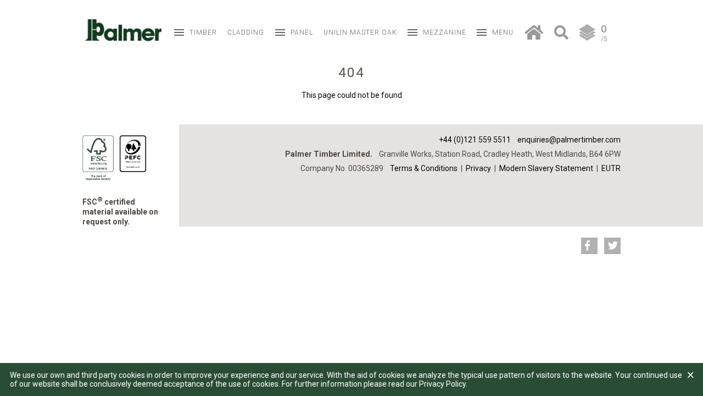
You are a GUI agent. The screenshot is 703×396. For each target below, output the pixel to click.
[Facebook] (589, 246)
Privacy (478, 168)
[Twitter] (612, 246)
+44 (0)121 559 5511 (475, 139)
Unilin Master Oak (360, 32)
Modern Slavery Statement (546, 168)
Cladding (245, 32)
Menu (503, 32)
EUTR (611, 168)
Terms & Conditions (423, 168)
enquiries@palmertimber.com (569, 139)
